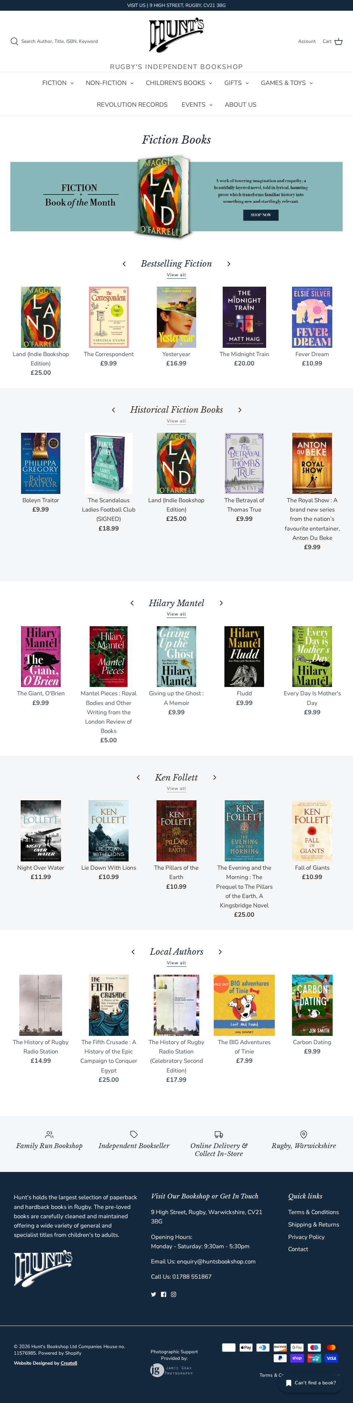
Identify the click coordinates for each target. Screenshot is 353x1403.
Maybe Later (243, 823)
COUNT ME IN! (244, 803)
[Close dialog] (303, 570)
